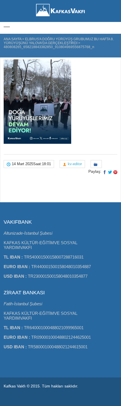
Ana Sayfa (12, 39)
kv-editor (75, 164)
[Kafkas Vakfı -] (60, 17)
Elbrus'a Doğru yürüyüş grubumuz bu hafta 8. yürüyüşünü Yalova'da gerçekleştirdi (59, 41)
